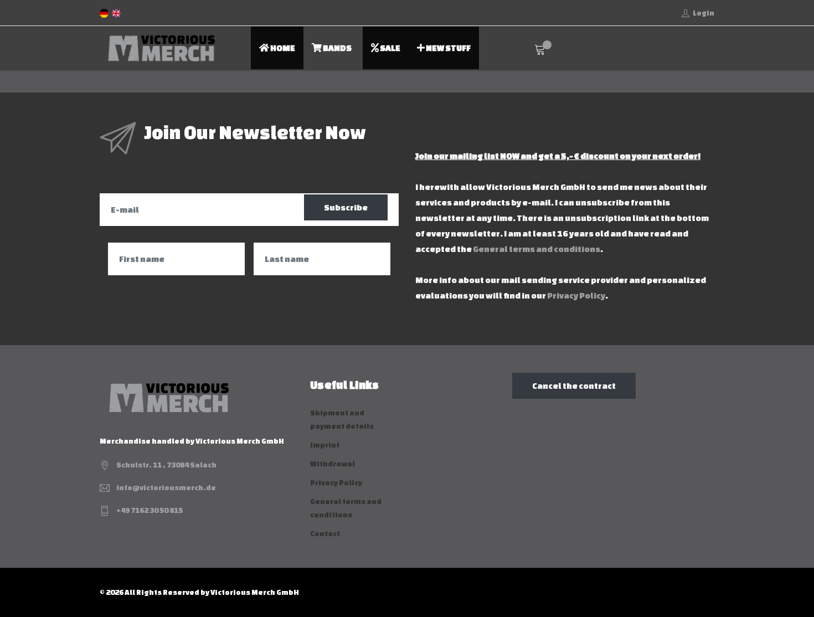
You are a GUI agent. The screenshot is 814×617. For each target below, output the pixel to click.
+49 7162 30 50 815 (149, 510)
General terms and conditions (536, 249)
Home (282, 48)
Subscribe (346, 207)
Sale (389, 48)
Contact (325, 533)
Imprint (324, 445)
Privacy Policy (576, 295)
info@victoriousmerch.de (166, 488)
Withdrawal (332, 464)
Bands (337, 48)
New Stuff (448, 48)
